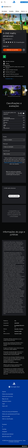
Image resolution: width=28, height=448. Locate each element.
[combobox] (14, 140)
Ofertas (17, 11)
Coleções (11, 11)
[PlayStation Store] (6, 6)
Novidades (4, 11)
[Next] (26, 90)
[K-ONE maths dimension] (12, 90)
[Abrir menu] (1, 2)
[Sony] (24, 447)
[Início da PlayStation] (14, 2)
